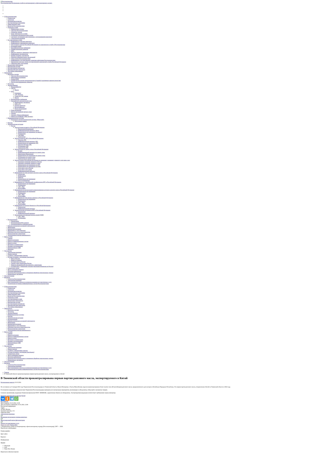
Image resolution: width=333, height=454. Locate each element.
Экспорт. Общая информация (20, 115)
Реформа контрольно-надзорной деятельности (21, 226)
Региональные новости (7, 382)
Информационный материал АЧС (28, 141)
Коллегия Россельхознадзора (16, 26)
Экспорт (18, 395)
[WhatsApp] (16, 399)
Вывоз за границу (16, 260)
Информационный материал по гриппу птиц (31, 152)
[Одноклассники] (7, 399)
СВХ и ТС (18, 104)
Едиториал (18, 93)
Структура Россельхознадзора (16, 279)
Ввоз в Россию (15, 258)
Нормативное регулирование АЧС (28, 143)
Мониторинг (11, 227)
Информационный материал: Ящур (28, 130)
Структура (11, 19)
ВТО (12, 91)
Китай (23, 395)
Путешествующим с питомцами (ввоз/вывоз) (21, 257)
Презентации (15, 221)
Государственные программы (16, 23)
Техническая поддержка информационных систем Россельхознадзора (28, 283)
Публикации (22, 133)
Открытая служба (13, 27)
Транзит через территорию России (21, 263)
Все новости (4, 401)
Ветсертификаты (16, 87)
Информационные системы (16, 118)
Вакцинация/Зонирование (26, 129)
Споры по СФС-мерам (21, 96)
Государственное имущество (16, 68)
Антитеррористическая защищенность (19, 235)
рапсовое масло (11, 395)
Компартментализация (14, 229)
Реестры (10, 122)
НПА (12, 51)
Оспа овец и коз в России (25, 168)
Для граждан (8, 251)
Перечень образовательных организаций (23, 57)
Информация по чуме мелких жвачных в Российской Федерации (34, 197)
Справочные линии (13, 268)
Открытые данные (16, 32)
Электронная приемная (18, 38)
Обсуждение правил (21, 121)
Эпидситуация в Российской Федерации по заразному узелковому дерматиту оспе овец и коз (42, 160)
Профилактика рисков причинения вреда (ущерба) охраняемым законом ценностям (36, 80)
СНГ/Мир (21, 135)
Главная (6, 372)
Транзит (13, 113)
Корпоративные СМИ (14, 247)
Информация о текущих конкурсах (21, 41)
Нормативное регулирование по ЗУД (29, 165)
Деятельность (8, 72)
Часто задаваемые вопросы (16, 269)
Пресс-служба (8, 236)
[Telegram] (12, 399)
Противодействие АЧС (25, 144)
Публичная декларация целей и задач (22, 35)
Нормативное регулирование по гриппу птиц (31, 155)
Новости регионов (13, 240)
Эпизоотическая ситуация (15, 124)
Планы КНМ (15, 79)
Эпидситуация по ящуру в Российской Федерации (29, 127)
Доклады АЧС (22, 140)
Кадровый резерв (16, 46)
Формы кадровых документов (20, 55)
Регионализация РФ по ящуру (20, 222)
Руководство (11, 18)
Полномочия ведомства (15, 21)
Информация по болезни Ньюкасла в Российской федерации (33, 205)
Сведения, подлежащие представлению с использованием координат (31, 37)
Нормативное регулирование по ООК (29, 166)
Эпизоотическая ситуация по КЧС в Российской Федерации (32, 210)
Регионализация (12, 219)
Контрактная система (14, 66)
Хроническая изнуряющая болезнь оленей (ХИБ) (29, 215)
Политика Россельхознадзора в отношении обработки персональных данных (30, 272)
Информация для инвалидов (19, 54)
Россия (13, 126)
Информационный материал (26, 171)
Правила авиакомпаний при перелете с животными (26, 265)
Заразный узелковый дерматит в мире (29, 163)
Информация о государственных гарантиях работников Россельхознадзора (33, 60)
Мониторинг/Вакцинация (25, 154)
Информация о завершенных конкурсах (23, 43)
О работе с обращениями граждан (18, 255)
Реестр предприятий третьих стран (21, 112)
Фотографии (21, 188)
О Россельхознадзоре (10, 16)
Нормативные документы (22, 102)
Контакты (10, 249)
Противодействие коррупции (16, 69)
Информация (22, 176)
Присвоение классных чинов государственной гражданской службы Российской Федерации (38, 62)
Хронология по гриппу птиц (26, 158)
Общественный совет (14, 24)
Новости (20, 177)
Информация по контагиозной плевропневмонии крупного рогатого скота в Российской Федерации (44, 190)
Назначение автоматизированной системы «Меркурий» (27, 119)
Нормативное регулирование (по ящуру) (30, 132)
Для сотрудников (9, 276)
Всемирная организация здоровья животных (14, 417)
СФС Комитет (19, 94)
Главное (10, 238)
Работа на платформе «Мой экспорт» (22, 116)
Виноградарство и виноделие (16, 233)
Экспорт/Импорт (13, 85)
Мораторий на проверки (18, 77)
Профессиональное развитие (19, 49)
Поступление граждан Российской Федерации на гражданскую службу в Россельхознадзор (38, 44)
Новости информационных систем (18, 241)
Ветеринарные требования (19, 99)
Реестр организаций (20, 108)
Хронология (21, 137)
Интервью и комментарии (15, 244)
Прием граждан (12, 254)
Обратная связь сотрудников (19, 63)
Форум (17, 90)
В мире (20, 151)
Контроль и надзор (13, 74)
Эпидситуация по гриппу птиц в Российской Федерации (31, 149)
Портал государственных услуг (10, 423)
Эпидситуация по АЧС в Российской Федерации (29, 138)
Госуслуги (11, 83)
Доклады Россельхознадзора (19, 30)
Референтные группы (17, 29)
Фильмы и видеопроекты (15, 246)
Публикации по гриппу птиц (26, 157)
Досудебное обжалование (15, 71)
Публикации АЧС (23, 146)
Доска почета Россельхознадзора (20, 58)
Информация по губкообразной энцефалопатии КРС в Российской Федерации (38, 182)
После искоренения (24, 180)
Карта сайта (13, 425)
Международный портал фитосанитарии (13, 420)
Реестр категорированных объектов (21, 82)
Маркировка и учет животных (17, 230)
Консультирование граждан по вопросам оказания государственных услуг (30, 282)
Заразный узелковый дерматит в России (30, 162)
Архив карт (21, 174)
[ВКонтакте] (3, 399)
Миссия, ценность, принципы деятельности (24, 52)
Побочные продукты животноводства (19, 232)
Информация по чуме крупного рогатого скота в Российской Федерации (36, 172)
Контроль (3, 395)
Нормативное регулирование (26, 179)
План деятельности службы (19, 33)
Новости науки (12, 243)
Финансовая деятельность (15, 65)
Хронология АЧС (23, 147)
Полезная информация (14, 271)
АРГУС (13, 88)
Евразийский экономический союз (21, 101)
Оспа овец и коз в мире (25, 169)
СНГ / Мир (21, 187)
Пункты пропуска (20, 105)
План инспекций (16, 110)
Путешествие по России (18, 261)
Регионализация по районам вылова (22, 224)
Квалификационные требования (20, 48)
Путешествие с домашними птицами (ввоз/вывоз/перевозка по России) (32, 266)
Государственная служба (15, 40)
